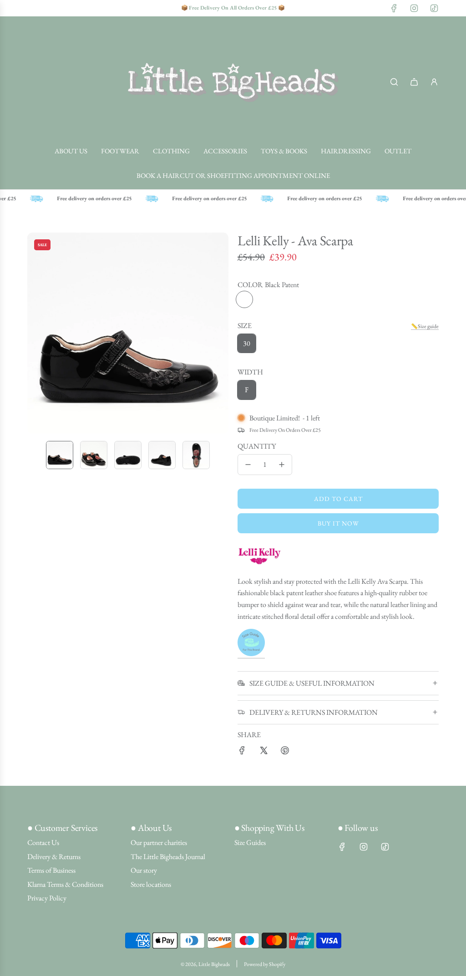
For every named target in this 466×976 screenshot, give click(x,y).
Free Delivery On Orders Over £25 (285, 430)
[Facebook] (394, 8)
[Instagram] (414, 8)
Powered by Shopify (264, 964)
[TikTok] (434, 8)
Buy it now (338, 523)
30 (246, 343)
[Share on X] (263, 752)
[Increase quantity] (282, 465)
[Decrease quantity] (248, 465)
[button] (34, 333)
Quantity (257, 446)
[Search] (394, 82)
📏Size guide (425, 326)
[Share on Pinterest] (285, 752)
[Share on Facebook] (242, 752)
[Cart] (414, 82)
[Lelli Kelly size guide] (251, 653)
